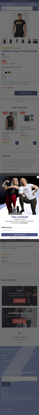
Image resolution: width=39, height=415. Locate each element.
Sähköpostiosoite (6, 227)
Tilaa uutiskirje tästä (19, 234)
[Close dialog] (38, 177)
